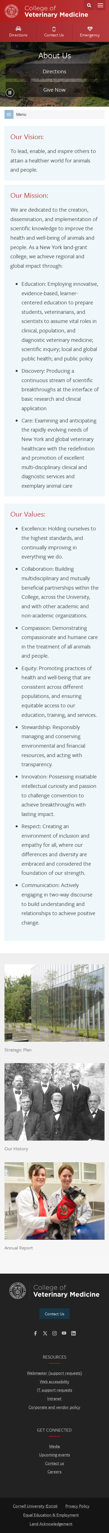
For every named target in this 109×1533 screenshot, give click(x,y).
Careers (54, 1471)
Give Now (54, 90)
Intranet (54, 1398)
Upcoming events (54, 1454)
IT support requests (54, 1390)
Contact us (54, 1463)
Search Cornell (89, 5)
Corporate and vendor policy (54, 1407)
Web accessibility (54, 1381)
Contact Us (54, 35)
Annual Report (18, 1248)
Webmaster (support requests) (54, 1373)
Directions (18, 35)
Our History (16, 1149)
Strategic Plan (18, 1050)
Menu (100, 5)
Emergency (90, 35)
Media (54, 1446)
